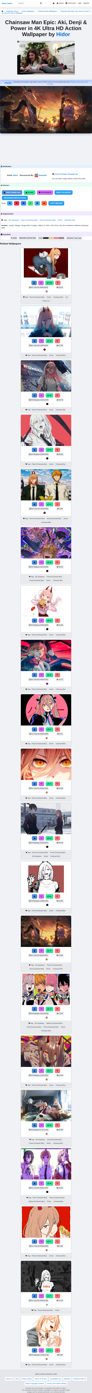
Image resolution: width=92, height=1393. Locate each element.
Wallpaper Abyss (12, 11)
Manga (17, 225)
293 (50, 283)
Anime (60, 220)
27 (50, 729)
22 (50, 1183)
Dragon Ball (25, 225)
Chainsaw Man (69, 220)
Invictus (52, 683)
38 (50, 450)
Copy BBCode (56, 203)
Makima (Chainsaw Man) (54, 1023)
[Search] (40, 3)
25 (50, 896)
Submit (61, 3)
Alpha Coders (7, 3)
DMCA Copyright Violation (34, 1383)
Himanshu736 (52, 349)
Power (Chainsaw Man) (29, 220)
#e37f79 (56, 238)
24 (50, 1071)
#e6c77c (51, 238)
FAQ (17, 1379)
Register (86, 3)
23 (50, 838)
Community (71, 3)
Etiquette (67, 1379)
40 (50, 675)
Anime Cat (46, 301)
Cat (66, 297)
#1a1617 (46, 238)
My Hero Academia (66, 225)
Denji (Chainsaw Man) (48, 220)
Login (79, 3)
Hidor (63, 34)
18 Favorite (45, 192)
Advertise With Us (79, 1379)
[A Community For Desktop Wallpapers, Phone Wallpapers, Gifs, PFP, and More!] (2, 11)
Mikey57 (52, 1304)
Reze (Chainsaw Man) (40, 1197)
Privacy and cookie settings (57, 1383)
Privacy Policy (27, 1379)
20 (50, 562)
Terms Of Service (40, 1379)
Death (11, 225)
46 (50, 341)
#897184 (61, 238)
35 (50, 620)
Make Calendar (63, 192)
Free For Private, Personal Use (66, 174)
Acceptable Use (55, 1379)
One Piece (54, 225)
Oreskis (52, 404)
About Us (9, 1379)
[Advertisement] (46, 148)
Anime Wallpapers (28, 11)
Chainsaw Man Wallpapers (47, 11)
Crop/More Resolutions (15, 198)
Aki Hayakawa (14, 220)
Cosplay (33, 225)
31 (50, 504)
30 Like (30, 192)
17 (50, 1009)
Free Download (12, 192)
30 (50, 951)
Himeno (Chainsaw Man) (40, 852)
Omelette (43, 175)
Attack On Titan (43, 225)
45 (50, 395)
